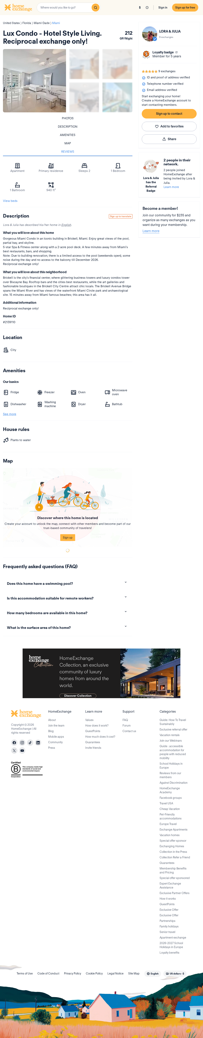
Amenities (67, 135)
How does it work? (96, 725)
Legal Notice (115, 973)
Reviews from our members (170, 775)
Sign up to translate (120, 216)
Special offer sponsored (175, 878)
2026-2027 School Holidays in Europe (171, 945)
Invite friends (93, 747)
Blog (51, 731)
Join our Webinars (171, 740)
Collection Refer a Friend (175, 857)
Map (67, 143)
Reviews (67, 151)
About (52, 720)
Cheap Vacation (170, 809)
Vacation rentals (170, 735)
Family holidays (169, 926)
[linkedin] (38, 742)
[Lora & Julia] (150, 34)
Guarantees (92, 742)
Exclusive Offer (169, 909)
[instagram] (22, 742)
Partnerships (167, 920)
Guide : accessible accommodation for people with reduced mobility (173, 752)
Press (51, 747)
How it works (168, 898)
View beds (10, 201)
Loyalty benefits (169, 952)
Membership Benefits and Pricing (173, 870)
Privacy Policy (72, 973)
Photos (68, 118)
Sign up (68, 537)
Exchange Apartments (174, 829)
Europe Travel (168, 824)
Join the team (56, 725)
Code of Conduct (48, 973)
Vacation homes (170, 835)
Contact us (129, 731)
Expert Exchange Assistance (170, 885)
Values (89, 720)
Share (172, 139)
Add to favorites (172, 126)
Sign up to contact (169, 114)
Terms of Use (25, 973)
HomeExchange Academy (170, 790)
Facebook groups (171, 797)
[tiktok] (30, 742)
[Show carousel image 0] (34, 80)
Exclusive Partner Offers (175, 893)
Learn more (171, 187)
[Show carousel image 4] (117, 97)
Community (55, 742)
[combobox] (68, 7)
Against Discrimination (174, 782)
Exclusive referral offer (173, 729)
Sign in (162, 7)
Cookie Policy (94, 973)
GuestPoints (92, 731)
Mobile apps (56, 736)
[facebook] (14, 742)
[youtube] (22, 750)
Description (67, 126)
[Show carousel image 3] (84, 97)
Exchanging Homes (172, 846)
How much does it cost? (100, 736)
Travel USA (166, 803)
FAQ (125, 720)
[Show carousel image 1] (84, 64)
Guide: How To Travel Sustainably (173, 722)
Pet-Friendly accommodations (171, 816)
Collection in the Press (173, 851)
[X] (14, 750)
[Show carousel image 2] (117, 64)
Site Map (134, 973)
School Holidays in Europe (171, 765)
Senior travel (167, 932)
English (66, 225)
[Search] (96, 8)
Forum (127, 725)
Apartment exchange (173, 937)
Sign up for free (185, 7)
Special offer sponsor (173, 840)
